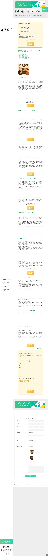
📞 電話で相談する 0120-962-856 (30, 44)
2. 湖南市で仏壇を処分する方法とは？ (24, 55)
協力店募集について (4, 290)
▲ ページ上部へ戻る (40, 348)
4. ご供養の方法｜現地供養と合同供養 (24, 57)
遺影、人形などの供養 (19, 446)
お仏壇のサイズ (18, 462)
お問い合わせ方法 (18, 432)
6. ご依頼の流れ (21, 59)
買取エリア (3, 285)
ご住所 (17, 429)
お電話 (18, 426)
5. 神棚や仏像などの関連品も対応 (23, 58)
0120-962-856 (7, 541)
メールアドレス (19, 423)
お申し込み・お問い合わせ (5, 289)
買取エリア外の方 (4, 286)
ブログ (3, 283)
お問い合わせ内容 (19, 466)
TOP (16, 15)
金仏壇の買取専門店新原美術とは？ (6, 279)
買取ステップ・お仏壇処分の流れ (6, 282)
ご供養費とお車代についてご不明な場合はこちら (34, 441)
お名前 (18, 420)
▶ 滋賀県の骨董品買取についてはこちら (24, 380)
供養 (17, 440)
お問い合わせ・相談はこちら (45, 9)
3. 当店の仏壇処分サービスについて (23, 56)
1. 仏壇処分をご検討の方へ (22, 54)
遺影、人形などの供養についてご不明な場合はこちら (35, 447)
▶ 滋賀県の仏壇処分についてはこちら (24, 381)
